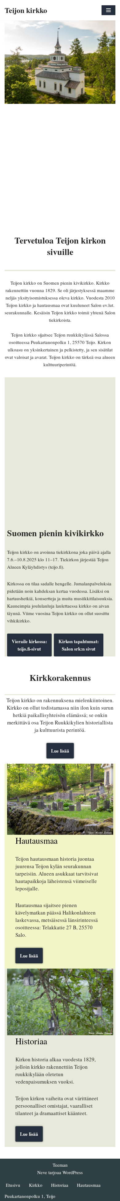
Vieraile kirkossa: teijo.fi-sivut (29, 645)
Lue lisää (60, 750)
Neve (42, 1172)
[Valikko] (108, 10)
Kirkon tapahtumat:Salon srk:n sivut (78, 645)
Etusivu (13, 1185)
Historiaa (59, 1185)
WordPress (72, 1172)
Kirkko (35, 1185)
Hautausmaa (89, 1185)
